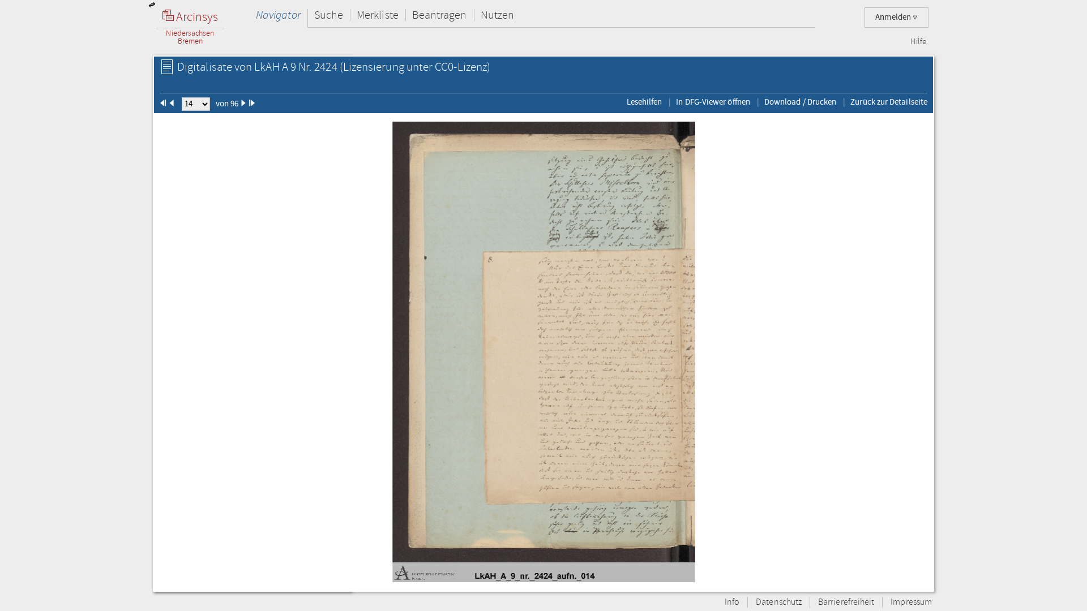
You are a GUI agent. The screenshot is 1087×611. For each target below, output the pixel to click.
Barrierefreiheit (846, 602)
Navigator (278, 15)
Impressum (911, 602)
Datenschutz (779, 602)
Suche (328, 15)
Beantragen (439, 15)
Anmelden (894, 17)
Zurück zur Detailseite (888, 101)
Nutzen (497, 15)
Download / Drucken (800, 101)
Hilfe (918, 42)
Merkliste (378, 15)
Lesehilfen (644, 101)
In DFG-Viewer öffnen (713, 101)
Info (732, 602)
